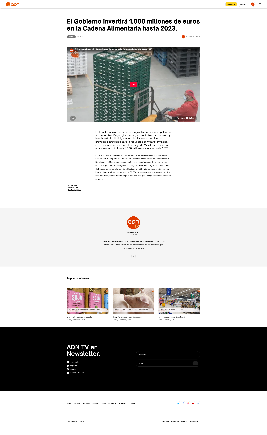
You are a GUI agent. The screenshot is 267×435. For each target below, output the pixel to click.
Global (71, 37)
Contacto (131, 403)
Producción (73, 188)
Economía (72, 185)
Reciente (77, 403)
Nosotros (122, 403)
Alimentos (86, 403)
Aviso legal (194, 421)
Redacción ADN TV (133, 232)
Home (69, 403)
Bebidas (95, 403)
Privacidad (175, 421)
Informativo (112, 403)
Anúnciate (165, 421)
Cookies (184, 421)
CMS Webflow (72, 421)
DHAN (82, 421)
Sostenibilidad (74, 190)
